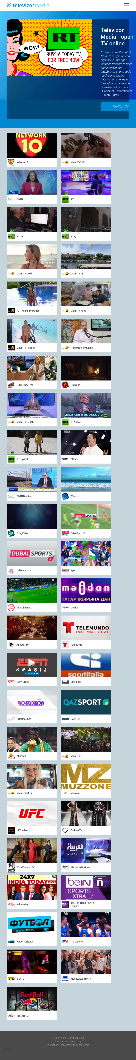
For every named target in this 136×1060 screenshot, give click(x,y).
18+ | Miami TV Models (27, 310)
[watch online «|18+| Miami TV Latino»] (86, 331)
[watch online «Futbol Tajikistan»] (32, 924)
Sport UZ (74, 570)
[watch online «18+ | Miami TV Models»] (32, 294)
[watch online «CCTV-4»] (86, 442)
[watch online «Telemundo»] (86, 628)
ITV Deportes (76, 941)
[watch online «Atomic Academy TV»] (86, 962)
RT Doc (20, 236)
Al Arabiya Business (80, 867)
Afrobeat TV (22, 644)
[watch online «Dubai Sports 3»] (32, 553)
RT (71, 199)
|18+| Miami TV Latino (81, 347)
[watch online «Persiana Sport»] (32, 702)
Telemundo (76, 644)
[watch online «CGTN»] (32, 182)
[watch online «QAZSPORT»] (86, 702)
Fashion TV (76, 830)
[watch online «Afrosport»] (32, 739)
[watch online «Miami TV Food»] (86, 294)
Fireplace (75, 384)
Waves (73, 496)
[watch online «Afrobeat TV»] (32, 628)
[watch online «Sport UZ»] (86, 553)
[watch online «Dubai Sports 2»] (86, 516)
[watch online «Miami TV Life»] (86, 145)
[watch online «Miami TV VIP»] (86, 256)
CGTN (19, 199)
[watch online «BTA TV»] (32, 962)
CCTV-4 (74, 459)
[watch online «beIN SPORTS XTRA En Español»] (86, 887)
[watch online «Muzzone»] (86, 776)
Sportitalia (75, 681)
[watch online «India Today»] (32, 887)
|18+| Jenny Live (24, 384)
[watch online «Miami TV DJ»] (86, 739)
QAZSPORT (76, 719)
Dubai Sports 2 (77, 533)
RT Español (22, 459)
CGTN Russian (23, 496)
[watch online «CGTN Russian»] (32, 479)
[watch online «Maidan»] (86, 590)
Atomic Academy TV (80, 978)
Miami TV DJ (76, 756)
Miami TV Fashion (25, 347)
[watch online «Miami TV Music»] (32, 776)
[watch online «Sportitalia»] (86, 665)
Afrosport (21, 756)
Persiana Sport (23, 719)
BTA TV (20, 978)
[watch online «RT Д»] (86, 219)
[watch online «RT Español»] (32, 442)
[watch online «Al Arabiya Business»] (86, 850)
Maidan (74, 607)
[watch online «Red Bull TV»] (32, 999)
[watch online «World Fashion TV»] (32, 850)
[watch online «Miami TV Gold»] (32, 256)
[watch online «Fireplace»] (86, 368)
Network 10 (22, 162)
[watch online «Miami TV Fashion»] (32, 331)
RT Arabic (75, 422)
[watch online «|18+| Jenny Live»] (32, 368)
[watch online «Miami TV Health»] (32, 405)
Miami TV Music (24, 793)
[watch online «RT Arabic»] (86, 405)
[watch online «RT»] (86, 182)
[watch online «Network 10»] (32, 145)
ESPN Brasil (22, 681)
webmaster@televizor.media (74, 1045)
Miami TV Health (24, 422)
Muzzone (75, 793)
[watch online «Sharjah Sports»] (32, 590)
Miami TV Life (77, 162)
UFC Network (23, 830)
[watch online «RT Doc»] (32, 219)
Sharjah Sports (24, 607)
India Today (22, 904)
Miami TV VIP (77, 273)
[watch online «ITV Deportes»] (86, 924)
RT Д (73, 236)
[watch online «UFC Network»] (32, 813)
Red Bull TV (22, 1015)
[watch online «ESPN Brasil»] (32, 665)
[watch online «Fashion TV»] (86, 813)
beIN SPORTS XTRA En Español (82, 904)
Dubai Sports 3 (23, 570)
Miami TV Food (78, 310)
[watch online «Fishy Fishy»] (32, 516)
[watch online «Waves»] (86, 479)
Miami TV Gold (24, 273)
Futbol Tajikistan (24, 941)
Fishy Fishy (22, 533)
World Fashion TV (25, 867)
